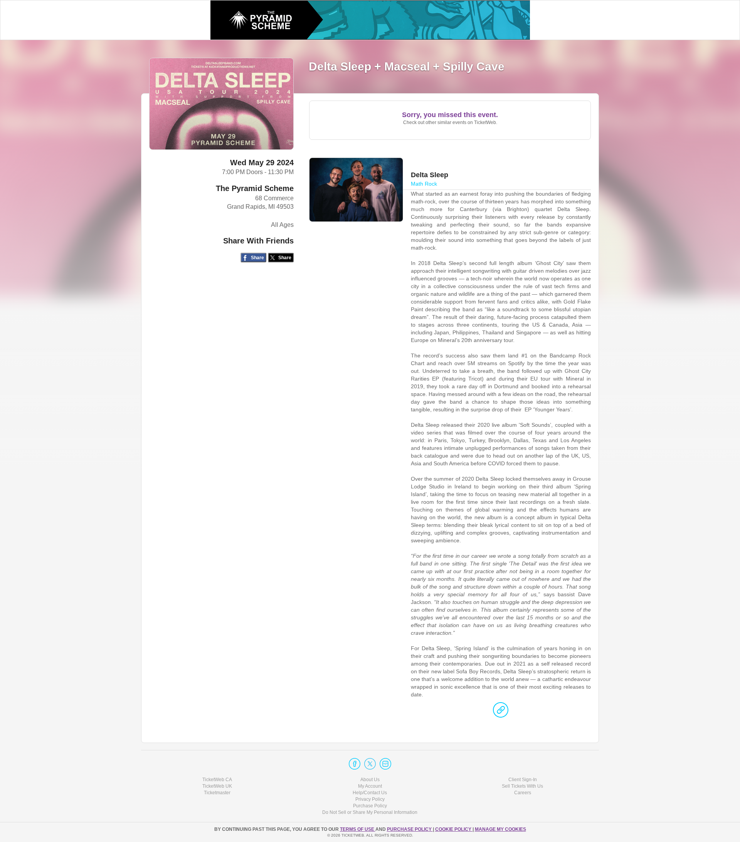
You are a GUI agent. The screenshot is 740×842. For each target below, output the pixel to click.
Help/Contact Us (370, 792)
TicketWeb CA (217, 779)
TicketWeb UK (217, 786)
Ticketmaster (217, 792)
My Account (370, 786)
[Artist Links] (500, 711)
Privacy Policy (370, 799)
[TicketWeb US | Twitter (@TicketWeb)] (370, 764)
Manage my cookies (500, 829)
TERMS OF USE (357, 829)
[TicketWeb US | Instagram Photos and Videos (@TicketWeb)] (385, 764)
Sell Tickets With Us (522, 786)
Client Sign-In (522, 779)
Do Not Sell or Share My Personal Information (369, 812)
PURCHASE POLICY (410, 829)
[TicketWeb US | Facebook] (354, 764)
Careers (522, 792)
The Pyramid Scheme (255, 188)
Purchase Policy (370, 805)
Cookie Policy (454, 829)
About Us (370, 779)
